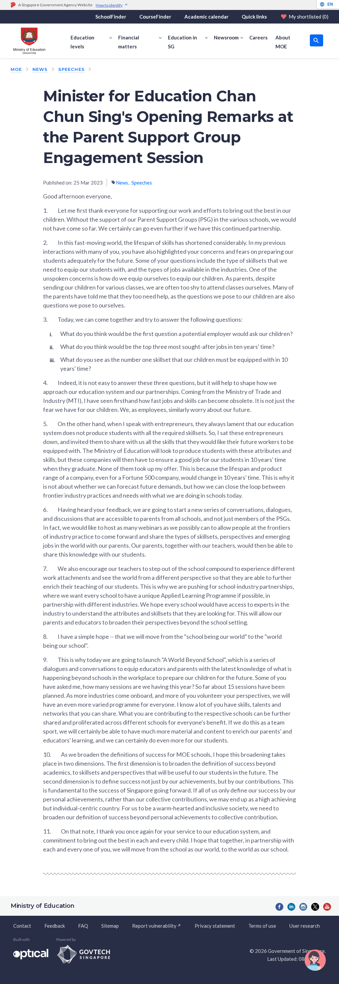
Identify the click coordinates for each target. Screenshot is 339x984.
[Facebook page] (279, 907)
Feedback (54, 926)
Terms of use (262, 926)
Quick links (254, 17)
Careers (258, 37)
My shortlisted (308, 17)
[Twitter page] (315, 907)
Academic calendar (206, 17)
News (40, 69)
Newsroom (226, 37)
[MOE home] (28, 40)
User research (304, 926)
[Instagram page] (303, 907)
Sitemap (110, 926)
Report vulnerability (154, 926)
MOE (16, 69)
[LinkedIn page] (291, 907)
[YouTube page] (327, 907)
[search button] (316, 40)
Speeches (71, 69)
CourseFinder (155, 17)
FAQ (83, 926)
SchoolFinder (110, 17)
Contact (22, 926)
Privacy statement (215, 926)
